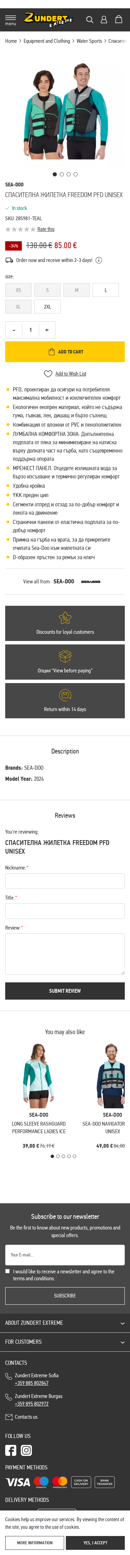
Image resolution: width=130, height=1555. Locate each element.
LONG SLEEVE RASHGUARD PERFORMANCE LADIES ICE (39, 1127)
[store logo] (48, 20)
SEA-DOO (63, 581)
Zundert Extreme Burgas (38, 1400)
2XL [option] (47, 306)
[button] (55, 174)
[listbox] (65, 299)
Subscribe (65, 1296)
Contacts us (26, 1416)
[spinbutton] (30, 330)
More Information (35, 1543)
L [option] (106, 290)
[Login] (104, 19)
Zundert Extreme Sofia (38, 1379)
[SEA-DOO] (90, 581)
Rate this (45, 229)
